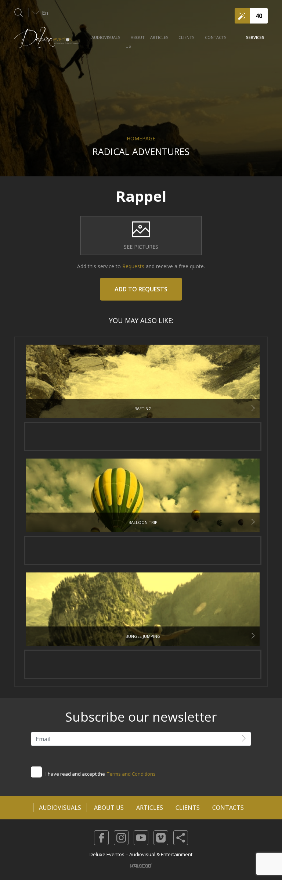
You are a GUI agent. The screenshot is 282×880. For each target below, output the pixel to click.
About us (135, 42)
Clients (186, 37)
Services (255, 37)
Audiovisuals (105, 37)
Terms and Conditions (131, 774)
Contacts (215, 37)
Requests (132, 266)
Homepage (141, 138)
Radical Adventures (141, 151)
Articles (159, 37)
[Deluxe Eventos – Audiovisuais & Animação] (47, 41)
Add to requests (141, 289)
